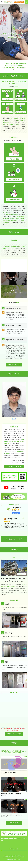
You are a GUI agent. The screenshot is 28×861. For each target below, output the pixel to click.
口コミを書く (15, 513)
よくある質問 (5, 856)
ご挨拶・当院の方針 (10, 855)
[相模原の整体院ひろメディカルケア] (14, 2)
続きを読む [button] (6, 531)
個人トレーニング (21, 855)
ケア (16, 855)
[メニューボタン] (1, 2)
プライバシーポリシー (21, 856)
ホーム (4, 855)
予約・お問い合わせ (12, 856)
